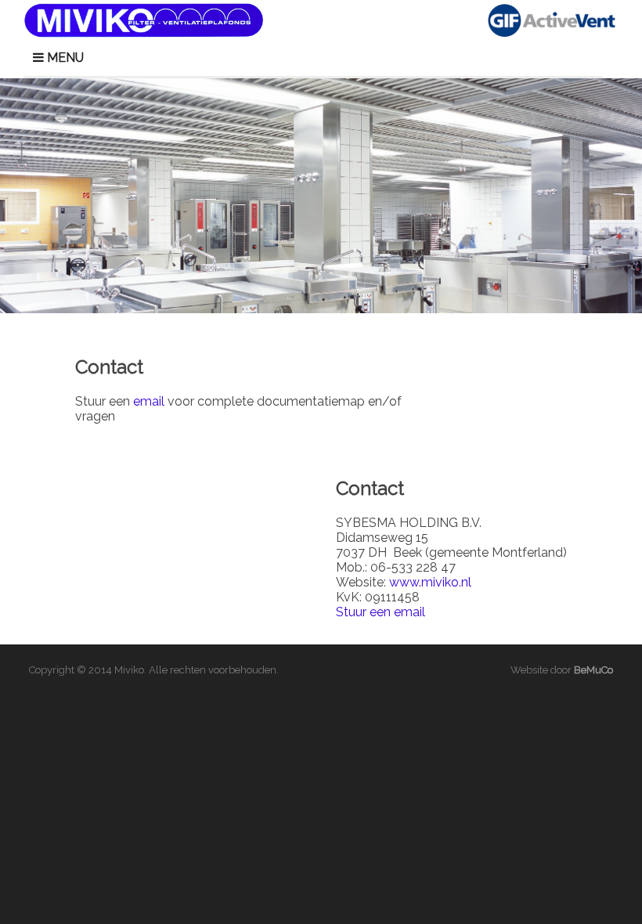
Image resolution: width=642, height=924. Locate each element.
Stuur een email (380, 612)
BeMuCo (593, 670)
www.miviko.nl (430, 582)
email (148, 401)
